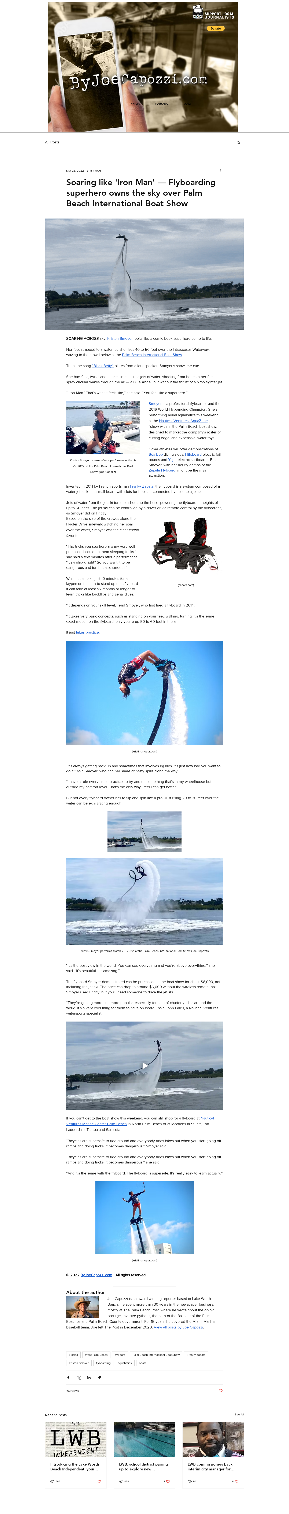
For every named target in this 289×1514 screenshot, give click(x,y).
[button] (216, 28)
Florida (73, 1354)
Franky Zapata (196, 1354)
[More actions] (220, 170)
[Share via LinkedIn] (89, 1378)
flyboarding (103, 1363)
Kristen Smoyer (79, 1363)
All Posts (52, 142)
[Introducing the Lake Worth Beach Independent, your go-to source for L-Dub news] (75, 1439)
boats (142, 1363)
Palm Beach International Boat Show (156, 1354)
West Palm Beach (96, 1354)
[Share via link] (99, 1378)
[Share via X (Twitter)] (79, 1378)
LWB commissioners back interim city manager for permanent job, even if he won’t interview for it (210, 1466)
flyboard (120, 1354)
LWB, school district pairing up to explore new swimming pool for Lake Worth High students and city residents (143, 1466)
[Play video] (144, 1066)
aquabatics (125, 1363)
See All (239, 1414)
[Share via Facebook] (68, 1378)
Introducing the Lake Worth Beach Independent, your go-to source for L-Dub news (75, 1466)
